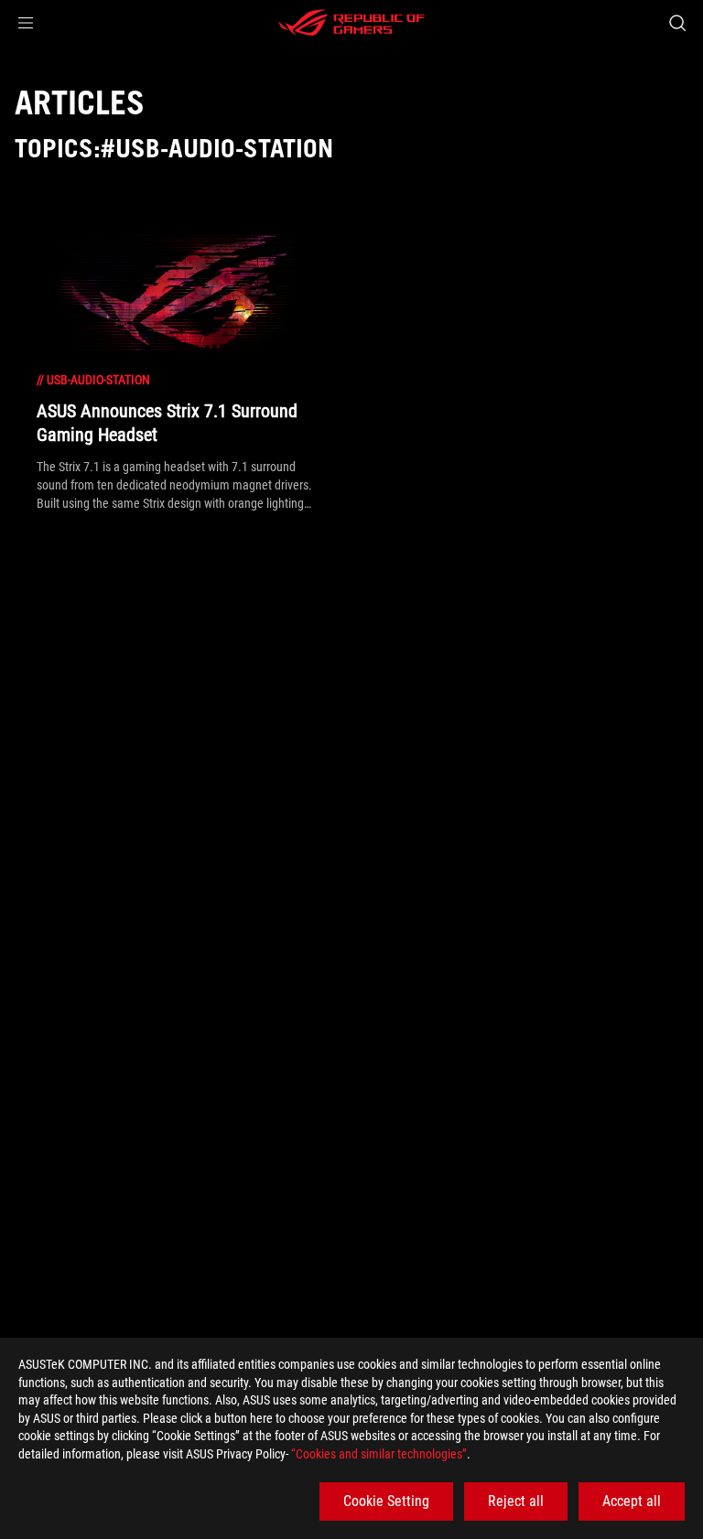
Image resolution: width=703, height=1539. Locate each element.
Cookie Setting (386, 1501)
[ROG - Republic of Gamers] (351, 23)
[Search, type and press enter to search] (676, 23)
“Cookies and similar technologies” (379, 1454)
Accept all (631, 1501)
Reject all (516, 1501)
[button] (26, 23)
